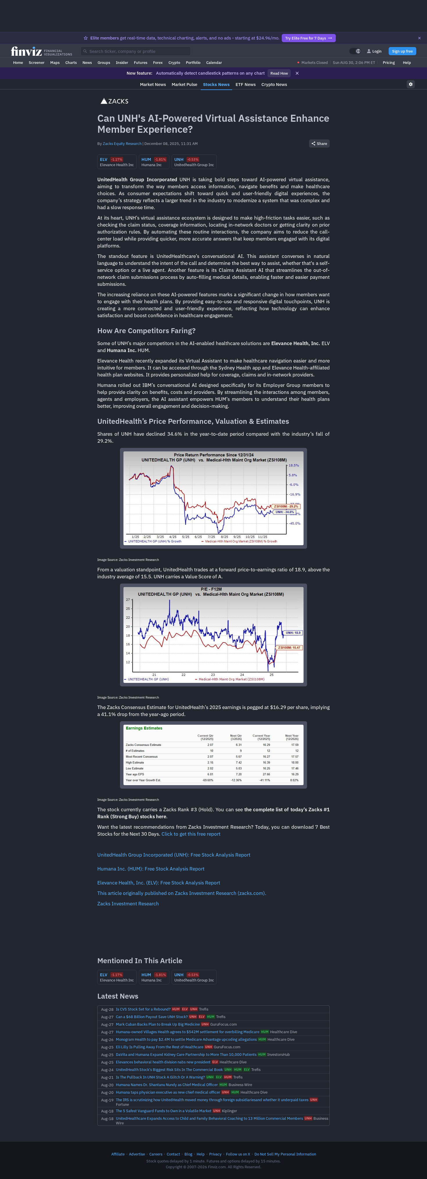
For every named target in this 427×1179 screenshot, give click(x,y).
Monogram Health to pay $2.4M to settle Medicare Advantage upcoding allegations (186, 1039)
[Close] (419, 38)
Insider (122, 62)
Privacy (215, 1154)
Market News (153, 84)
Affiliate (118, 1154)
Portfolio (193, 62)
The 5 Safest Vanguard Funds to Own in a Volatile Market (163, 1110)
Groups (104, 62)
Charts (71, 62)
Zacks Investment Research (128, 903)
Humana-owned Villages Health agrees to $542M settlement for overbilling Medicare (187, 1031)
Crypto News (274, 84)
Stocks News (216, 84)
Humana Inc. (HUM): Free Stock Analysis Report (150, 869)
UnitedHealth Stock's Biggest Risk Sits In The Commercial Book (169, 1069)
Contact (173, 1154)
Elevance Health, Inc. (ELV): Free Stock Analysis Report (158, 883)
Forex (158, 62)
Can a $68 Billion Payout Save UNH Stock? (152, 1016)
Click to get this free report (191, 834)
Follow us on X (238, 1154)
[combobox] (135, 51)
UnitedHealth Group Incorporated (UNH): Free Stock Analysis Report (173, 855)
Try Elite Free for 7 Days (305, 38)
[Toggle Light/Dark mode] (355, 51)
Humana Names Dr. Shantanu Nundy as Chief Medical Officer (167, 1084)
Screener (36, 62)
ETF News (246, 84)
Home (18, 62)
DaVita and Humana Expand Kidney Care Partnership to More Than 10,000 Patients (186, 1054)
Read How (279, 73)
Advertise (137, 1154)
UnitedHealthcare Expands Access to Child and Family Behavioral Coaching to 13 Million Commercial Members (209, 1118)
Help (407, 62)
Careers (155, 1154)
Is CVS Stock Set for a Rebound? (143, 1009)
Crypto (174, 62)
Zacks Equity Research (122, 143)
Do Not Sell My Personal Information (285, 1154)
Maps (55, 62)
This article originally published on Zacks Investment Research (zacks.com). (181, 893)
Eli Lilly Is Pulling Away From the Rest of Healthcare (159, 1047)
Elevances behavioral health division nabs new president (163, 1062)
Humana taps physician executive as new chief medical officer (168, 1092)
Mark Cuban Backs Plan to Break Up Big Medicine (158, 1024)
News (87, 62)
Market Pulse (184, 84)
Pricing (389, 62)
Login (377, 51)
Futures (140, 62)
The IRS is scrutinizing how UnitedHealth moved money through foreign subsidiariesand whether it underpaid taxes (212, 1099)
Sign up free (402, 51)
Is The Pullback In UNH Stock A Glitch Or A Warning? (160, 1077)
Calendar (214, 62)
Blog (188, 1154)
